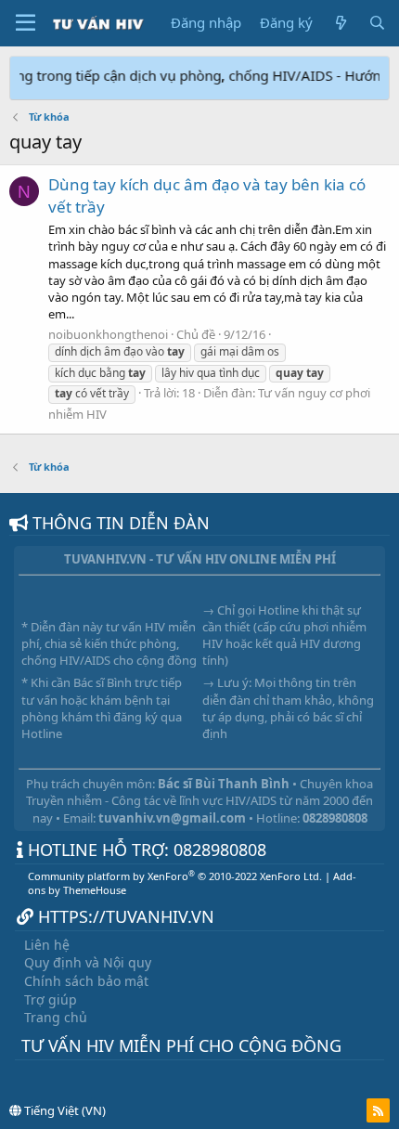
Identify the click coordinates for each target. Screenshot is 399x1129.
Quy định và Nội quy (87, 962)
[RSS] (378, 1110)
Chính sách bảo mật (86, 981)
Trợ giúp (50, 999)
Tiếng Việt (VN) (63, 1110)
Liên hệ (47, 945)
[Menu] (25, 23)
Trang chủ (55, 1017)
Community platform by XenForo (175, 876)
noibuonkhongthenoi (108, 334)
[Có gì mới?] (340, 23)
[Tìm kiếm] (377, 23)
